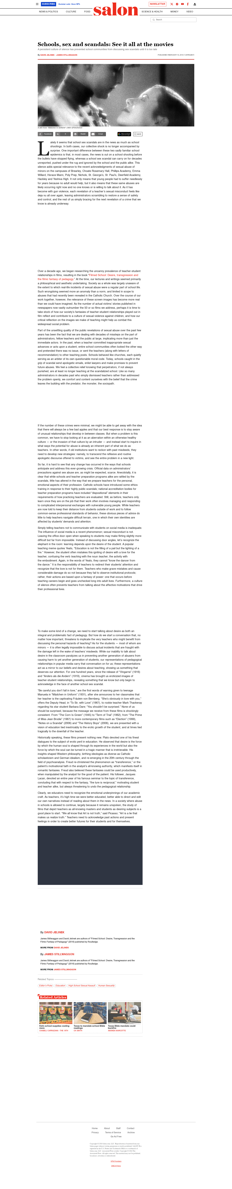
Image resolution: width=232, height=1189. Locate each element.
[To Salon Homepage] (116, 9)
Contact (130, 1128)
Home (95, 1128)
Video (189, 12)
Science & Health (152, 12)
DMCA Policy (116, 1166)
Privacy (95, 1133)
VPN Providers (116, 1161)
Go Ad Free (116, 1137)
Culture (71, 12)
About (107, 1128)
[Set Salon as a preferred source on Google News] (124, 134)
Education (60, 986)
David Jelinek (47, 55)
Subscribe (48, 4)
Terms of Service (113, 1133)
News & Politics (48, 12)
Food (87, 12)
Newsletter (157, 4)
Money (174, 12)
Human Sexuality (106, 986)
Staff (118, 1128)
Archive (131, 1133)
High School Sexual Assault (81, 986)
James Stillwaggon (66, 55)
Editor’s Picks (45, 986)
